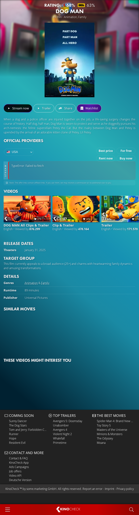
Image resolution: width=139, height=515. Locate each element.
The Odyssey (105, 438)
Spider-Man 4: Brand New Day (115, 421)
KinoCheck (12, 489)
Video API (15, 475)
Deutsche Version (20, 480)
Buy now (126, 158)
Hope (12, 438)
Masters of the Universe (112, 429)
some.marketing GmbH (41, 489)
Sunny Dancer (18, 421)
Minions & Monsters (109, 434)
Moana (101, 443)
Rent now (106, 158)
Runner (13, 434)
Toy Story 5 (104, 425)
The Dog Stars (18, 425)
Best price (106, 151)
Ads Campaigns (19, 467)
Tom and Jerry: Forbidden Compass (28, 429)
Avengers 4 (60, 429)
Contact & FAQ (18, 458)
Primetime (59, 443)
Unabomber (61, 425)
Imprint (109, 489)
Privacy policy (125, 489)
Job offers (15, 471)
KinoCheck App (19, 462)
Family (45, 283)
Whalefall (59, 438)
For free (126, 151)
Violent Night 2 (62, 434)
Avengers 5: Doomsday (67, 421)
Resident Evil (17, 443)
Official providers (23, 140)
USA (15, 151)
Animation (31, 283)
